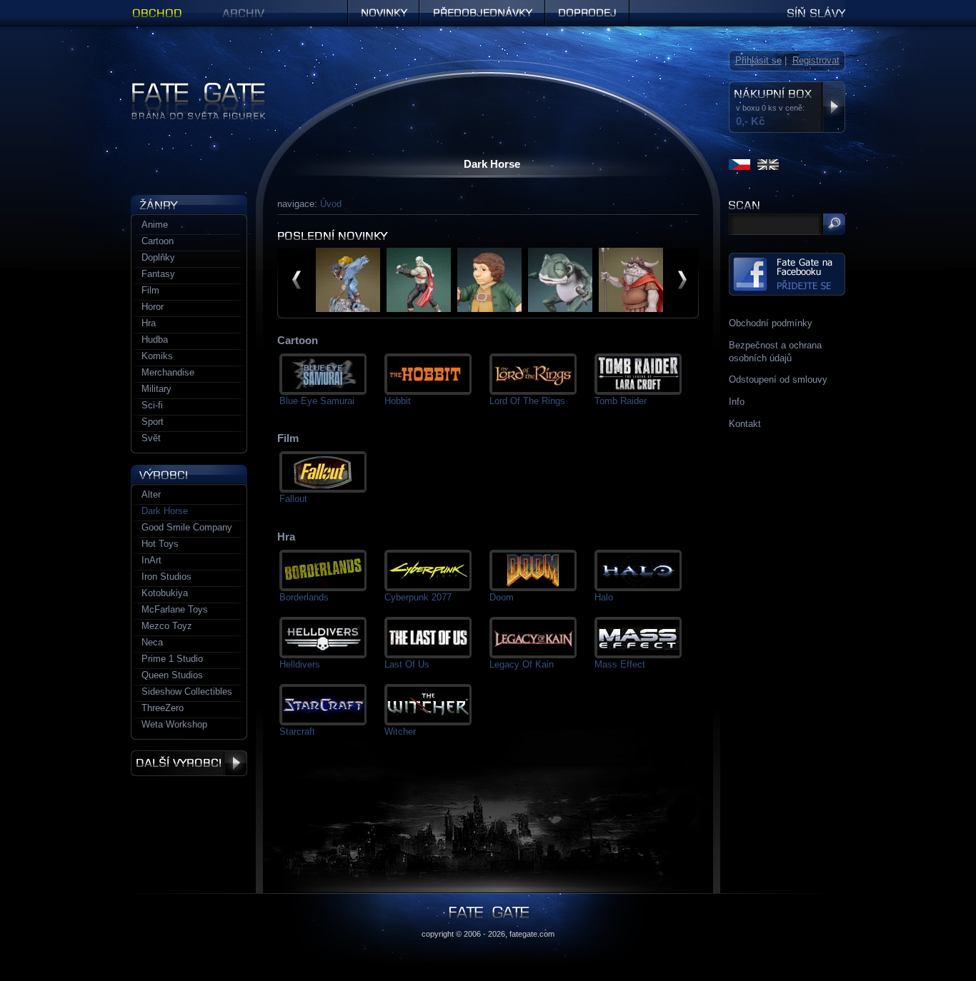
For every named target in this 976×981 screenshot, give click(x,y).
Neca (152, 642)
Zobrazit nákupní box (833, 107)
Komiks (157, 356)
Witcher (400, 731)
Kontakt (745, 423)
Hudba (154, 339)
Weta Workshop (174, 724)
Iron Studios (166, 576)
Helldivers (299, 664)
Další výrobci (189, 763)
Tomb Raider (620, 401)
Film (150, 290)
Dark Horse (164, 510)
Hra (148, 323)
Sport (152, 421)
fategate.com (531, 934)
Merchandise (167, 372)
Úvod (331, 203)
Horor (152, 306)
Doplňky (158, 257)
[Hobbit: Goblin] (631, 308)
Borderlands (304, 597)
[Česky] (739, 164)
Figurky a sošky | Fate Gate (189, 87)
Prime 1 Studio (172, 658)
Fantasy (158, 273)
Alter (151, 494)
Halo (603, 597)
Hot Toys (160, 543)
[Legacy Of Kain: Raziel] (348, 308)
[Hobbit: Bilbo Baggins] (489, 308)
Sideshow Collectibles (186, 691)
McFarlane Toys (174, 609)
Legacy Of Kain (521, 664)
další (682, 280)
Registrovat (816, 60)
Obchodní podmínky (770, 323)
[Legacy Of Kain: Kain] (419, 308)
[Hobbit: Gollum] (560, 308)
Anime (154, 224)
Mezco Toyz (166, 625)
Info (737, 401)
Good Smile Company (186, 527)
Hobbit (397, 401)
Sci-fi (152, 405)
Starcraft (297, 731)
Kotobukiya (164, 593)
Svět (151, 438)
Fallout (293, 498)
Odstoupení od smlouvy (778, 379)
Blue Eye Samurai (316, 401)
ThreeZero (162, 708)
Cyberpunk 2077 (418, 597)
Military (156, 388)
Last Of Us (406, 664)
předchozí (296, 280)
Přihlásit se (758, 60)
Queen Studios (172, 675)
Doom (501, 597)
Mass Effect (619, 664)
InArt (151, 560)
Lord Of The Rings (527, 401)
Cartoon (157, 241)
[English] (768, 164)
